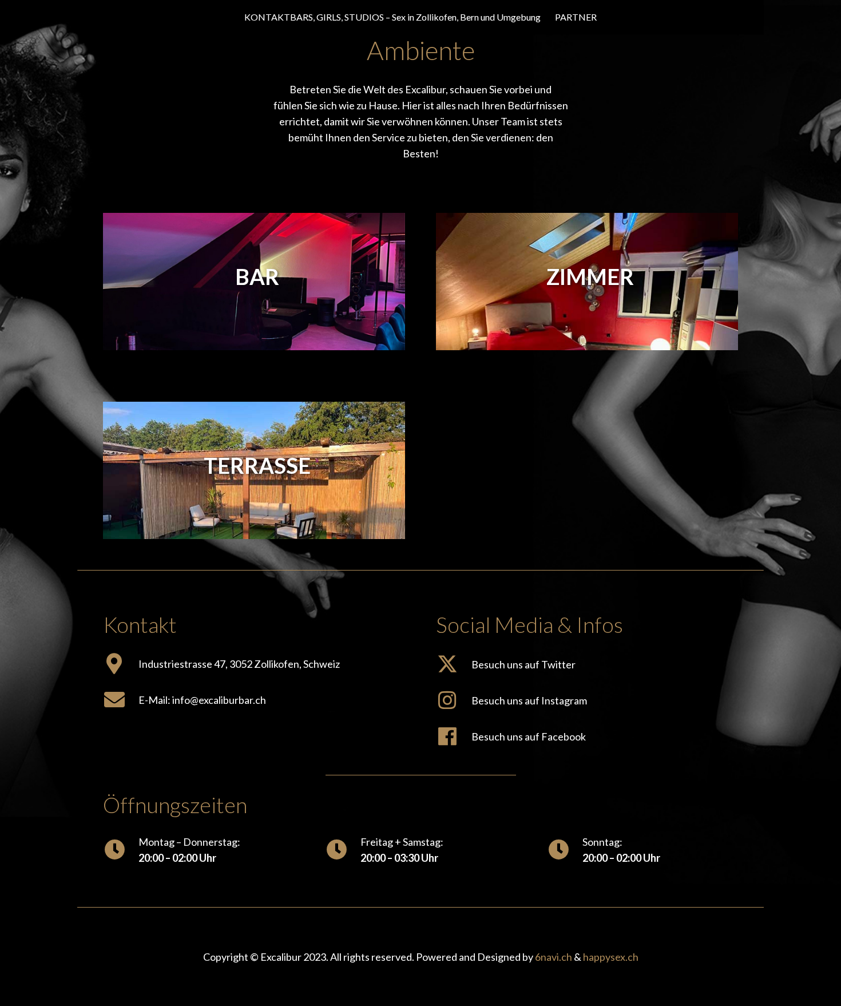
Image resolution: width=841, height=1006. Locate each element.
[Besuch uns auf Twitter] (453, 664)
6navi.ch (553, 956)
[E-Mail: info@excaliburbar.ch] (120, 700)
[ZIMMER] (587, 221)
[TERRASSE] (254, 409)
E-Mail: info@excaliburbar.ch (202, 700)
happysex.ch (610, 956)
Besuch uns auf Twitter (523, 664)
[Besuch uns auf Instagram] (453, 700)
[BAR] (254, 221)
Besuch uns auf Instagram (529, 700)
